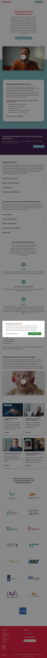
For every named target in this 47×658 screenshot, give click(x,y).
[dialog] (23, 329)
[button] (12, 333)
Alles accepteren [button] (34, 333)
